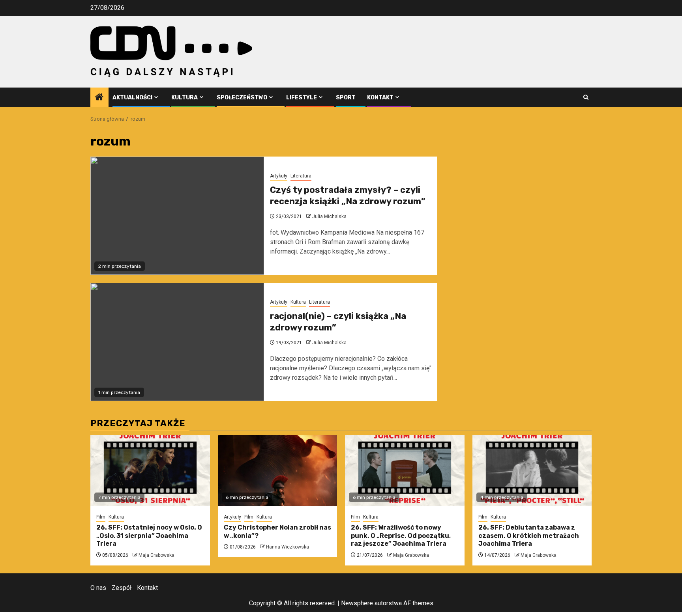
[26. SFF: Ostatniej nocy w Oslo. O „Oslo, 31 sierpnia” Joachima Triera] (150, 470)
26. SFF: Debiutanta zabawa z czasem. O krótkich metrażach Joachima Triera (528, 536)
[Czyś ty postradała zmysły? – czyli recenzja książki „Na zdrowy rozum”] (177, 216)
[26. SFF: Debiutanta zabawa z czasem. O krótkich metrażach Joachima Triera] (532, 470)
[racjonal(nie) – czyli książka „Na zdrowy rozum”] (177, 342)
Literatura (300, 176)
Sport (346, 97)
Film (100, 517)
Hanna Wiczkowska (287, 547)
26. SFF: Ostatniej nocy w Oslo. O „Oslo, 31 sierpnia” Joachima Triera (149, 536)
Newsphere (357, 603)
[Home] (99, 97)
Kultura (184, 97)
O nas (98, 587)
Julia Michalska (329, 216)
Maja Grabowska (156, 555)
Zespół (121, 587)
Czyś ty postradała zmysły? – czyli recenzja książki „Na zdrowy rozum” (347, 196)
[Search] (586, 97)
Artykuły (278, 176)
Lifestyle (301, 97)
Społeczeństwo (242, 97)
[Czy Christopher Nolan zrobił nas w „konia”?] (277, 470)
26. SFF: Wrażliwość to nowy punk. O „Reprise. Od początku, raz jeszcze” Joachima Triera (401, 536)
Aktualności (132, 97)
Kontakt (380, 97)
